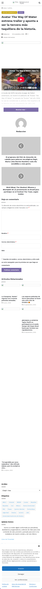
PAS (4, 509)
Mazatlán (5, 505)
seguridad (6, 512)
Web (3, 250)
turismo (21, 512)
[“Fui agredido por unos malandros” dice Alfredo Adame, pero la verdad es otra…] (11, 384)
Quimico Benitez (19, 509)
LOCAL (10, 8)
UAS (27, 512)
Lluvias (26, 502)
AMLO (4, 502)
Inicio (5, 8)
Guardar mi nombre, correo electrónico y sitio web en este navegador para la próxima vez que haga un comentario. (20, 262)
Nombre (5, 233)
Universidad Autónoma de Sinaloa (13, 516)
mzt (12, 505)
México (18, 505)
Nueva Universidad (29, 505)
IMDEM (19, 502)
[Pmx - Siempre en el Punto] (21, 2)
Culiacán (11, 502)
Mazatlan (33, 502)
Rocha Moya (31, 509)
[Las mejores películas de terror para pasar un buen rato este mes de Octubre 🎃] (31, 289)
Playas (10, 509)
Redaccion (21, 131)
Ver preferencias (21, 580)
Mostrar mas (20, 109)
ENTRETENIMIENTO (9, 12)
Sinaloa (14, 512)
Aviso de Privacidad (8, 539)
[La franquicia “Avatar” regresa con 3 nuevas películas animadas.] (11, 289)
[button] (39, 546)
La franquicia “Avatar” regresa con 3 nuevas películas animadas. (10, 298)
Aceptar (21, 569)
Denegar (21, 574)
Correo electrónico (9, 242)
